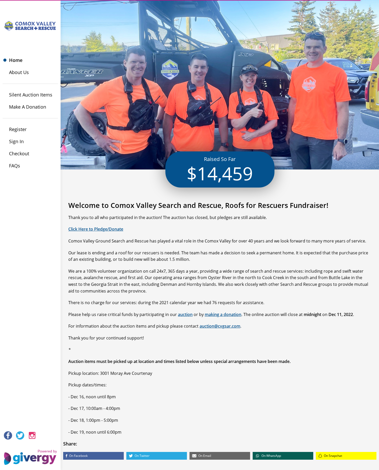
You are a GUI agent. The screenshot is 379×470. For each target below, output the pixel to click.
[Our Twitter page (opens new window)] (20, 435)
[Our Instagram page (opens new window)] (32, 435)
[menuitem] (30, 60)
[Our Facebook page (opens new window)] (8, 435)
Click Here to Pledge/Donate (95, 229)
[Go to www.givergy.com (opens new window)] (30, 455)
